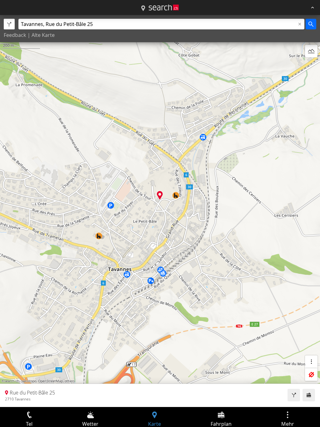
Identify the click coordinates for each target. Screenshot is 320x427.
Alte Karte (43, 35)
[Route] (294, 395)
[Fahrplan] (308, 395)
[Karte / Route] (143, 8)
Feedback (15, 35)
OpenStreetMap (50, 381)
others (70, 381)
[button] (160, 195)
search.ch (11, 381)
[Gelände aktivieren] (311, 51)
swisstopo (28, 381)
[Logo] (164, 7)
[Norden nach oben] (311, 66)
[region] (160, 211)
